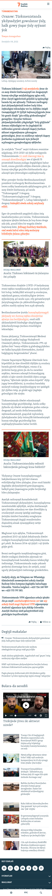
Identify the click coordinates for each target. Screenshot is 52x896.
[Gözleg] (41, 892)
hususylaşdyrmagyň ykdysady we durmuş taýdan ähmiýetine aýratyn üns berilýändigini (25, 316)
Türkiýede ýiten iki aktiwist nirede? (24, 697)
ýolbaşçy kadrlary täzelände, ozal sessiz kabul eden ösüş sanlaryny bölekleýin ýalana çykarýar (24, 230)
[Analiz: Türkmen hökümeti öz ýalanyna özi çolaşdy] (26, 254)
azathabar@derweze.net (26, 601)
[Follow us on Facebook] (4, 868)
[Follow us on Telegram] (28, 868)
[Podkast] (11, 892)
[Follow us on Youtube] (22, 868)
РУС (26, 893)
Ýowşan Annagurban (11, 36)
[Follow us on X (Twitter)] (16, 868)
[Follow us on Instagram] (10, 868)
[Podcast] (41, 868)
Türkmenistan (10, 11)
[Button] (47, 47)
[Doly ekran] (46, 715)
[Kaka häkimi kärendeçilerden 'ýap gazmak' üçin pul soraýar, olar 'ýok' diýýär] (11, 806)
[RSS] (34, 868)
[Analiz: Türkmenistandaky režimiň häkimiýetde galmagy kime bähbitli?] (26, 444)
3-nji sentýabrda (30, 89)
